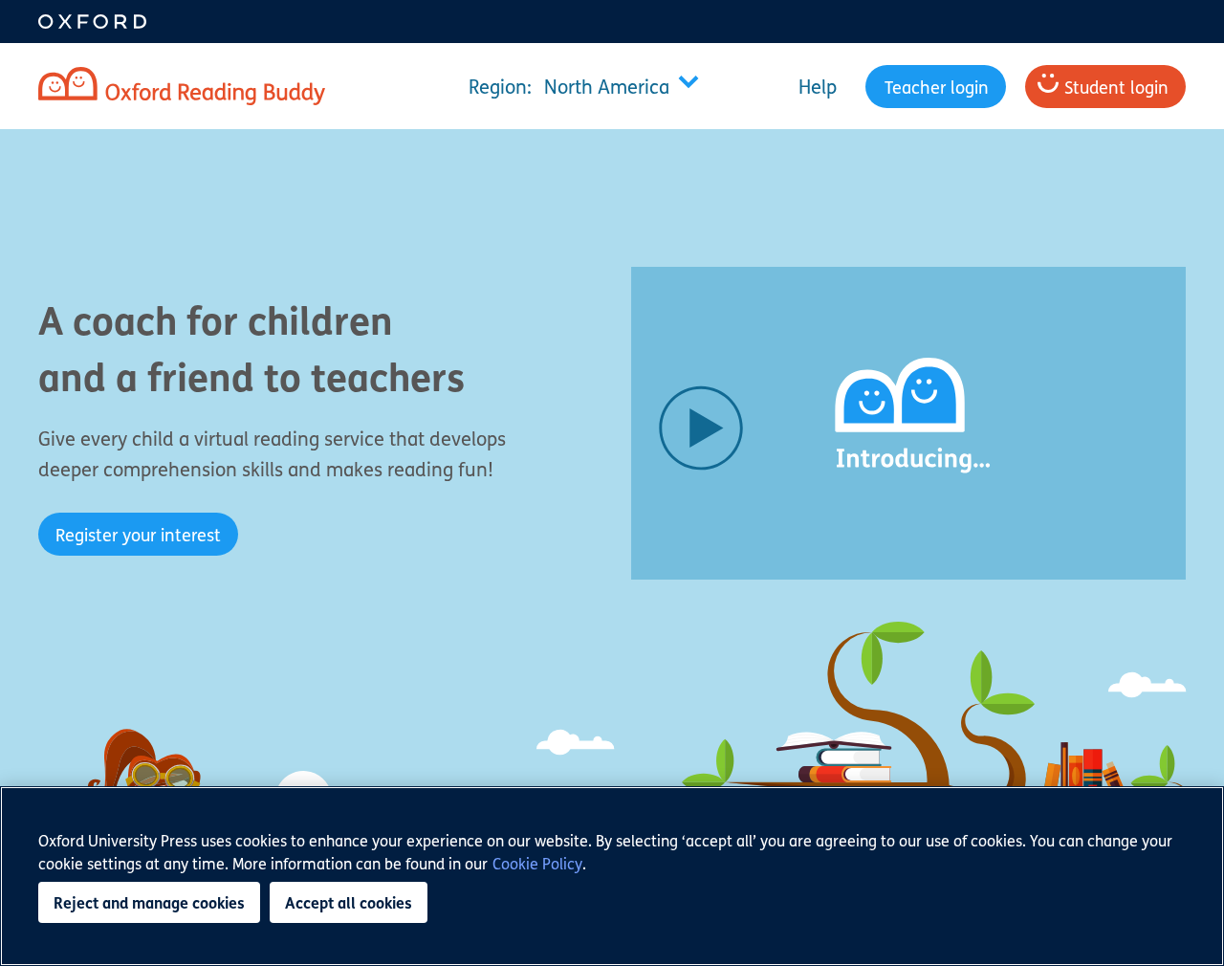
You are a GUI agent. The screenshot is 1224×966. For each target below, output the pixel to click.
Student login (1116, 86)
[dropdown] (588, 86)
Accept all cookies (348, 902)
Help (817, 86)
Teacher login (937, 86)
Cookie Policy (537, 863)
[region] (612, 876)
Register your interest (138, 534)
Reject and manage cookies (149, 902)
